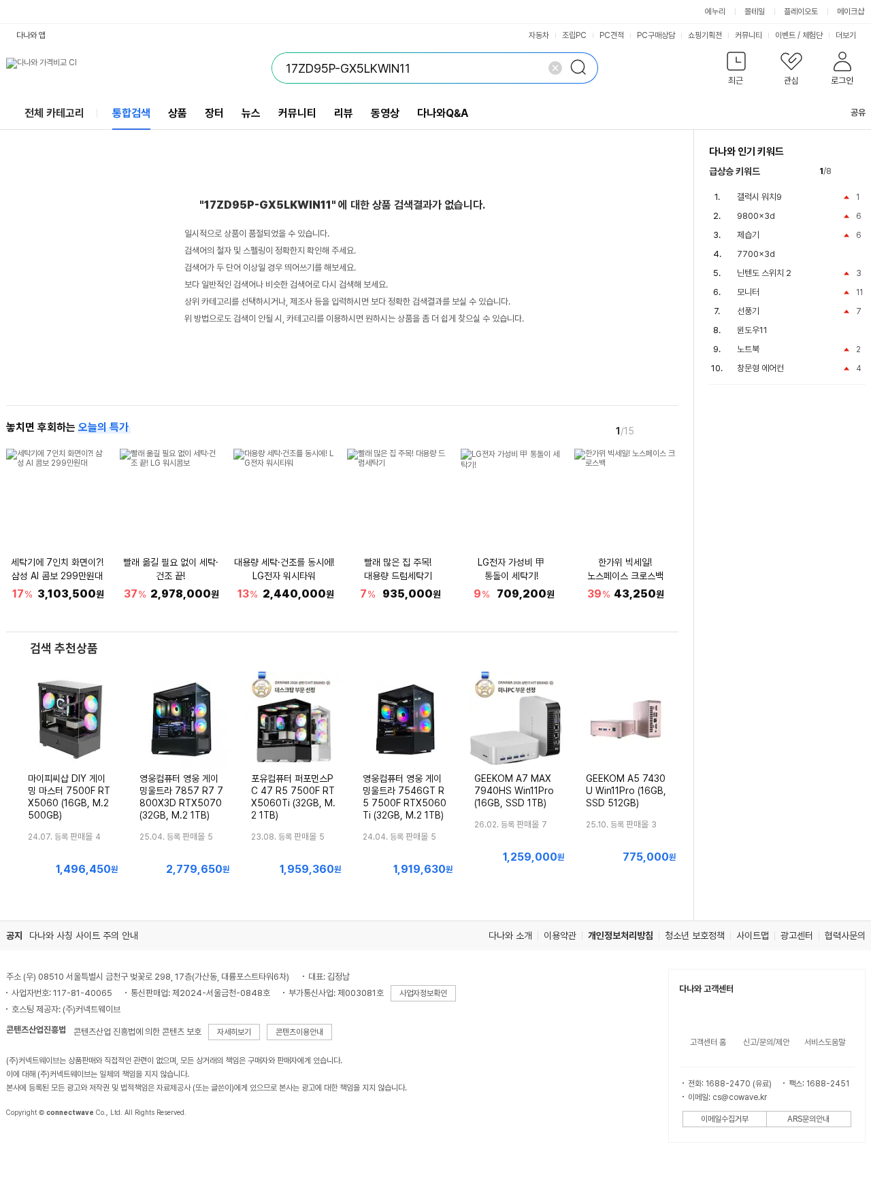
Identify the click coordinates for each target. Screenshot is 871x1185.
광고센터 (796, 935)
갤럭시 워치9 (759, 197)
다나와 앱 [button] (31, 35)
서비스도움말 (824, 1042)
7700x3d (756, 254)
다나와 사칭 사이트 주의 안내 (83, 935)
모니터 (748, 292)
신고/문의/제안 (766, 1042)
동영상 (385, 113)
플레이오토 (801, 11)
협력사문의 (845, 935)
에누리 (715, 11)
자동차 (539, 35)
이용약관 (560, 935)
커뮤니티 (748, 35)
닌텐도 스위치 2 (764, 273)
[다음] (668, 430)
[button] (736, 71)
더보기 (847, 35)
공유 (858, 112)
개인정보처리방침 (620, 935)
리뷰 (343, 113)
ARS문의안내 (808, 1119)
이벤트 (785, 35)
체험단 (812, 35)
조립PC (574, 35)
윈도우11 (752, 330)
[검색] (582, 68)
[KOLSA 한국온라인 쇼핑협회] (30, 1143)
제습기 (748, 235)
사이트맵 (752, 935)
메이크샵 (850, 11)
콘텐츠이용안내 (299, 1032)
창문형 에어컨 (760, 368)
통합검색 (131, 113)
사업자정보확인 (423, 993)
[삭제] (555, 68)
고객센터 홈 (708, 1042)
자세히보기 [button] (234, 1032)
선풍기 (748, 311)
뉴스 (251, 113)
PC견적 (611, 35)
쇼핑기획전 (705, 35)
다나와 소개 (510, 935)
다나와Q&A (442, 113)
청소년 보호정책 (695, 935)
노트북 (748, 349)
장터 (214, 113)
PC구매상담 (656, 35)
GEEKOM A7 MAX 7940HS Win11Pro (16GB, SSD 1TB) (514, 790)
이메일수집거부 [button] (725, 1119)
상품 (177, 113)
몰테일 (754, 11)
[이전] (649, 430)
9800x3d (756, 216)
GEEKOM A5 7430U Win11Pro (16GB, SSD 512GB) (626, 790)
